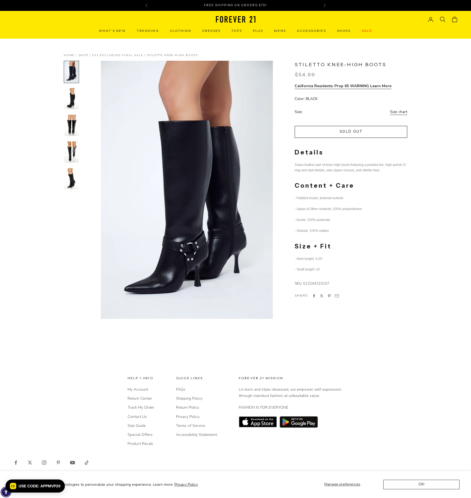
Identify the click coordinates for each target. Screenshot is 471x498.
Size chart (398, 111)
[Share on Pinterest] (329, 296)
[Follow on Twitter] (30, 462)
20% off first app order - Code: (235, 5)
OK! (421, 484)
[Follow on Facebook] (16, 462)
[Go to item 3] (71, 125)
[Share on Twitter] (321, 296)
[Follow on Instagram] (44, 462)
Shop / (85, 55)
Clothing (180, 31)
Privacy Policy (186, 484)
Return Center (140, 398)
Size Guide (137, 425)
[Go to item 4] (71, 152)
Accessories (311, 31)
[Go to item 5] (71, 179)
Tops (236, 31)
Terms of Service (190, 425)
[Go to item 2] (71, 98)
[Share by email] (337, 296)
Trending (148, 31)
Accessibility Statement (196, 434)
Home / (71, 55)
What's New (112, 31)
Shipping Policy (189, 398)
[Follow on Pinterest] (58, 462)
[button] (35, 486)
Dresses (211, 31)
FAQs (180, 389)
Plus (258, 31)
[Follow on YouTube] (72, 462)
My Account (138, 389)
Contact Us (137, 416)
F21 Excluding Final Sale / (119, 55)
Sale (367, 31)
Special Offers (140, 434)
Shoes (344, 31)
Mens (280, 31)
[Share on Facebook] (314, 296)
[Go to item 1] (71, 72)
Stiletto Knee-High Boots (172, 55)
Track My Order (141, 407)
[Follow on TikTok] (86, 462)
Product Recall (140, 443)
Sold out (351, 131)
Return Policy (187, 407)
